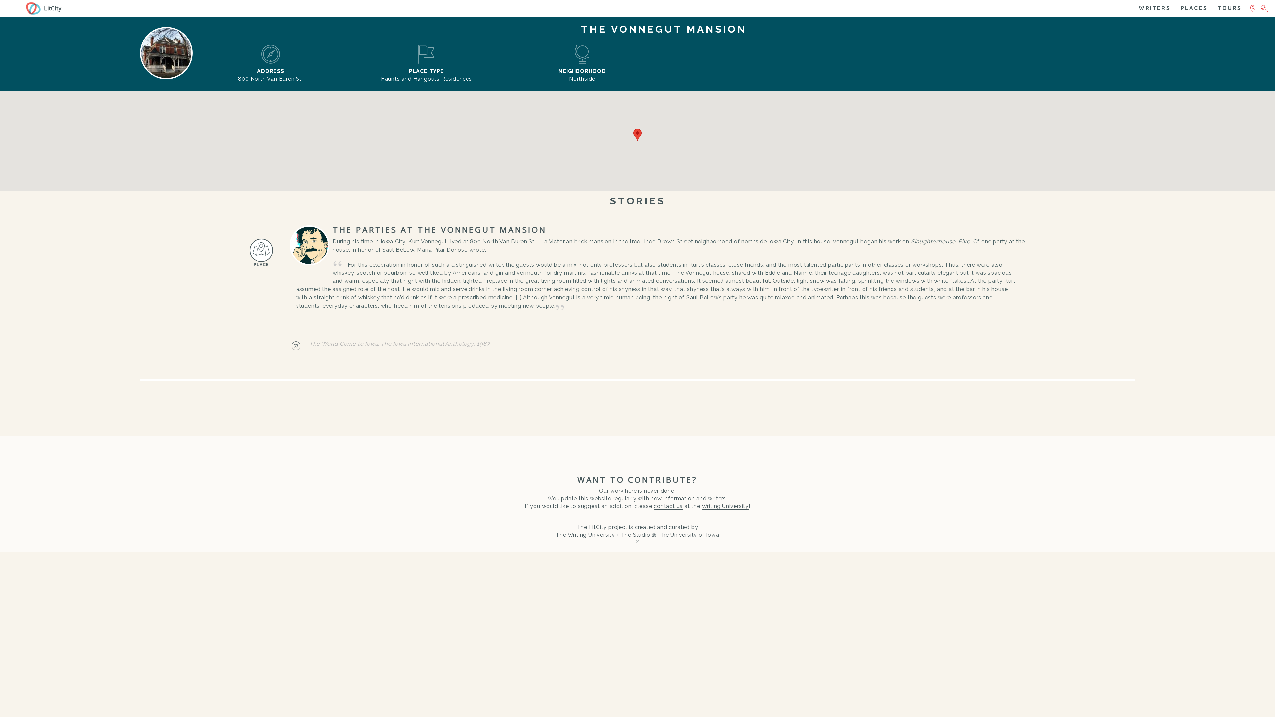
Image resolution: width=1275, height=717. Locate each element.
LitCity (53, 8)
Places (1194, 8)
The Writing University (585, 535)
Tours (1230, 8)
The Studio (635, 535)
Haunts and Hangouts (410, 79)
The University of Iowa (688, 535)
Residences (456, 79)
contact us (668, 506)
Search (1264, 7)
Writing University (725, 506)
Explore (1252, 7)
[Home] (35, 6)
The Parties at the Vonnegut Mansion (440, 229)
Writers (1154, 8)
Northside (582, 79)
